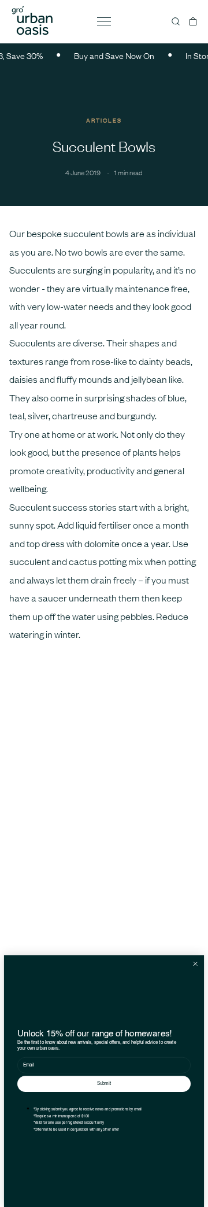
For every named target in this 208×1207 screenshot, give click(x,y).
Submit (104, 1083)
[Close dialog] (195, 963)
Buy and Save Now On (110, 55)
